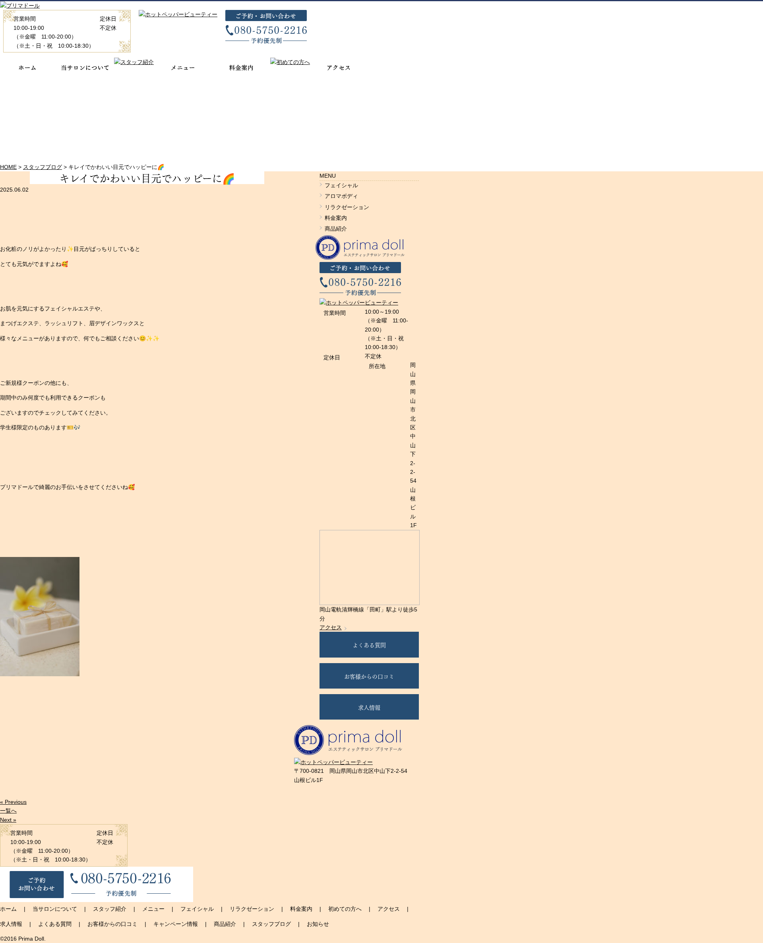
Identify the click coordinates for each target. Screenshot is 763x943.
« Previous (13, 802)
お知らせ (318, 924)
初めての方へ (345, 909)
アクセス (331, 627)
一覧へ (8, 810)
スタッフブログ (271, 924)
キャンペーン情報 (175, 924)
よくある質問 (369, 644)
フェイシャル (341, 185)
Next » (8, 820)
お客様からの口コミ (369, 675)
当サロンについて (55, 909)
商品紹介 (336, 228)
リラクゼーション (347, 207)
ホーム (8, 909)
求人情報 (369, 706)
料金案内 (336, 218)
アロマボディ (341, 196)
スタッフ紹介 (109, 909)
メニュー (153, 909)
